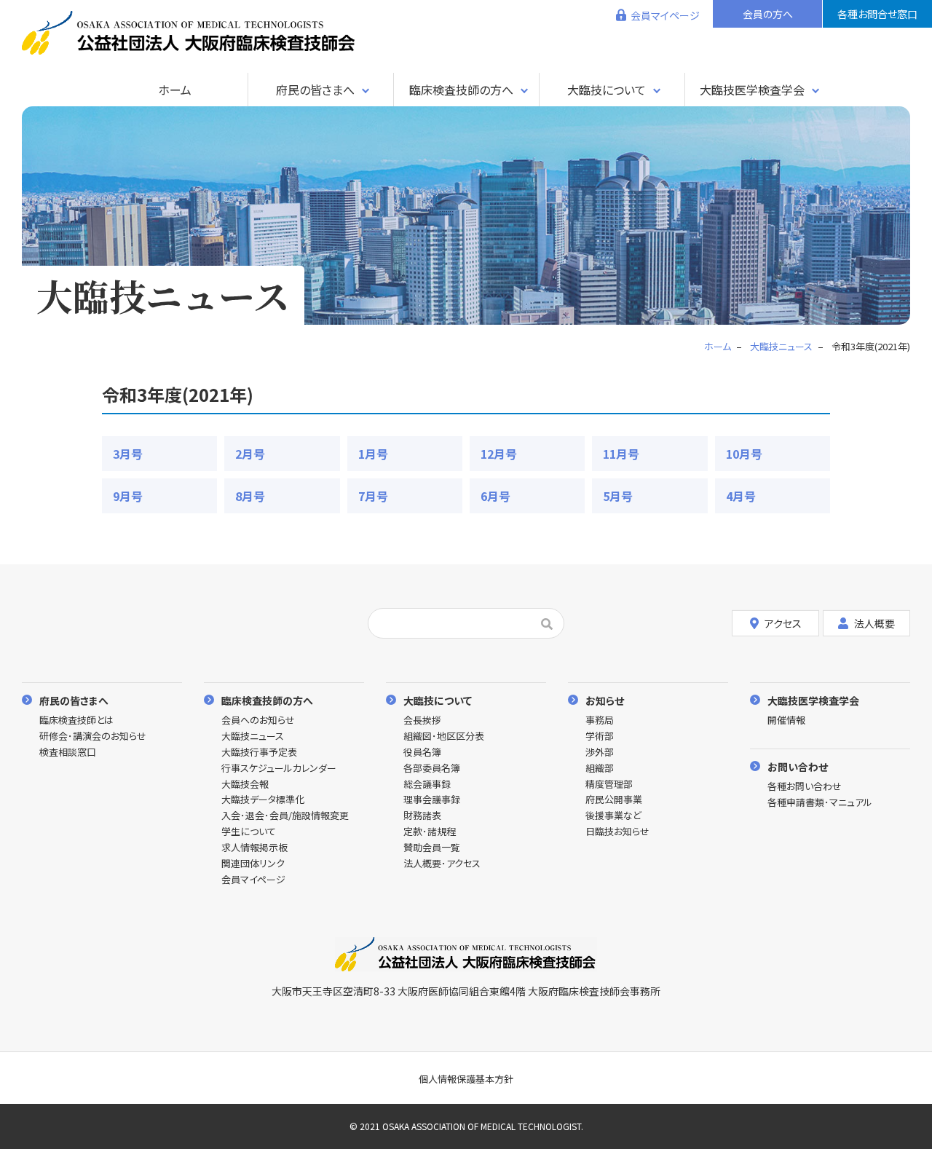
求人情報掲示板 (254, 848)
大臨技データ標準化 (262, 800)
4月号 (741, 496)
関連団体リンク (253, 864)
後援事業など (613, 816)
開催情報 (786, 720)
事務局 (599, 720)
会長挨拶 (422, 720)
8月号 (250, 496)
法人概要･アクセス (442, 864)
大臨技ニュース (252, 736)
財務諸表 (422, 816)
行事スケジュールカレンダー (278, 768)
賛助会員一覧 (431, 848)
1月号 (373, 453)
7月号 (373, 496)
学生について (248, 832)
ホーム (174, 89)
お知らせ (604, 700)
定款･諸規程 (429, 832)
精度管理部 (609, 784)
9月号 (128, 496)
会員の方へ (768, 14)
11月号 (621, 453)
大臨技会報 (245, 784)
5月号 (618, 496)
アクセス (783, 623)
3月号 (128, 453)
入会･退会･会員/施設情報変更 (285, 816)
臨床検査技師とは (76, 720)
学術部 (599, 736)
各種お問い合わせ (804, 787)
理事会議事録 (431, 800)
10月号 (744, 453)
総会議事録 (427, 784)
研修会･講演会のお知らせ (92, 736)
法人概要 (874, 623)
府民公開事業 (613, 800)
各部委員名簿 (431, 768)
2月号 (250, 453)
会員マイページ (665, 15)
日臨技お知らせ (617, 832)
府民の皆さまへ (315, 89)
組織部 (599, 768)
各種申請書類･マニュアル (819, 803)
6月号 (495, 496)
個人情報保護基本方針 (466, 1079)
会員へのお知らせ (258, 720)
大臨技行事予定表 (259, 752)
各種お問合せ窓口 (877, 14)
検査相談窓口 (67, 752)
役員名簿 (422, 752)
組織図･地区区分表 (443, 736)
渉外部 (599, 752)
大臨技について (606, 89)
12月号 (499, 453)
